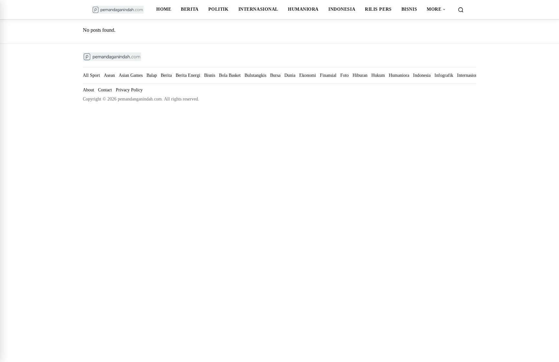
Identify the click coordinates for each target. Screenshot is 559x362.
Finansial (328, 75)
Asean (109, 75)
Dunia (289, 75)
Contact (105, 90)
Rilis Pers (378, 9)
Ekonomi (307, 75)
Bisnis (409, 9)
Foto (344, 75)
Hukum (378, 75)
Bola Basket (230, 75)
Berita (189, 9)
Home (163, 9)
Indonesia (341, 9)
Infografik (443, 75)
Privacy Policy (129, 90)
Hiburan (360, 75)
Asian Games (131, 75)
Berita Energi (188, 75)
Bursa (275, 75)
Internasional (258, 9)
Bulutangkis (255, 75)
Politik (218, 9)
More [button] (434, 9)
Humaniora (303, 9)
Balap (152, 75)
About (88, 90)
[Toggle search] (460, 9)
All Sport (91, 75)
